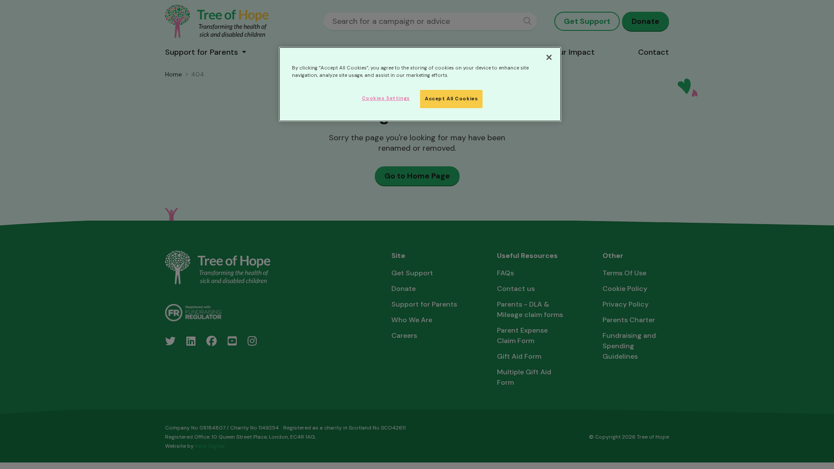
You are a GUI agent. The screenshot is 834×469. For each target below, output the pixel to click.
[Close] (549, 57)
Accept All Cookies (451, 99)
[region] (420, 84)
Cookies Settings (386, 98)
